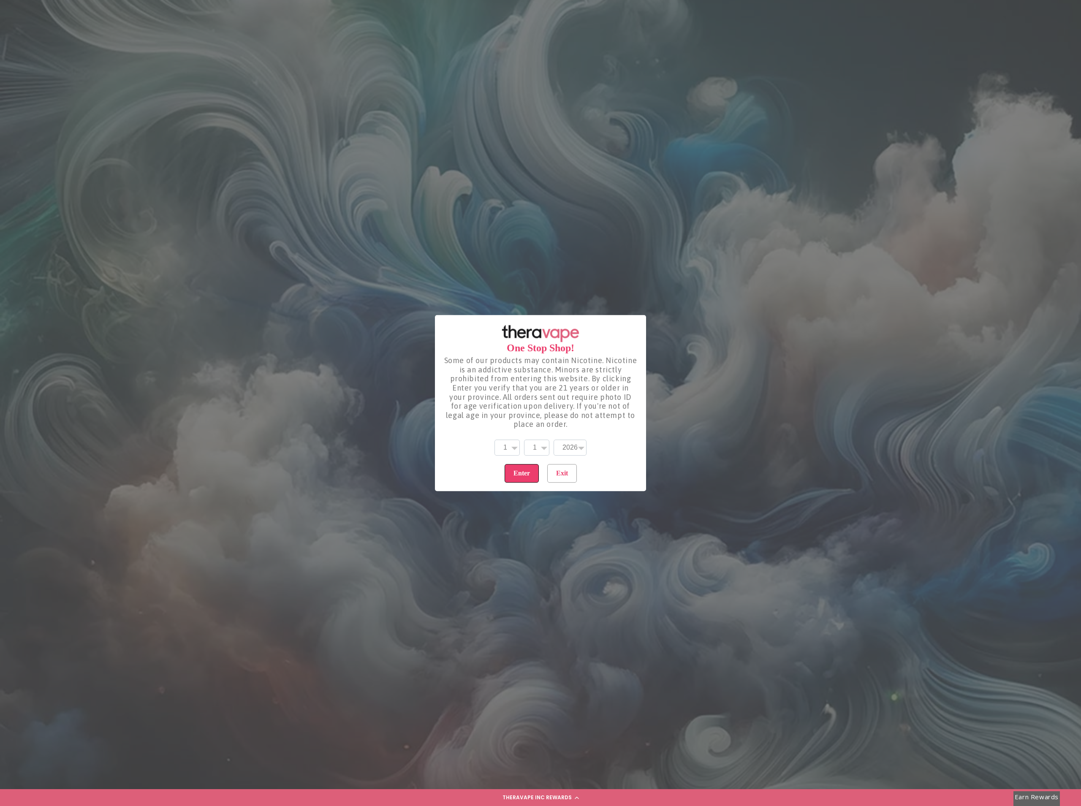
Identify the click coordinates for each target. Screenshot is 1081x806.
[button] (540, 797)
